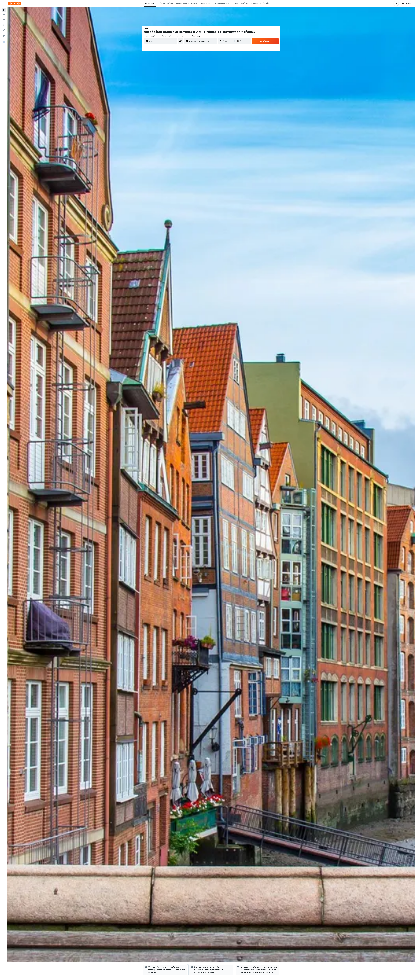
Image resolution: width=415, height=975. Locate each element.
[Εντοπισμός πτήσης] (3, 30)
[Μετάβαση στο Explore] (3, 25)
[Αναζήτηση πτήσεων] (3, 10)
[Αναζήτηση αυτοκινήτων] (3, 19)
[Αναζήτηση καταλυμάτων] (3, 14)
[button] (3, 3)
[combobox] (151, 36)
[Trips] (3, 36)
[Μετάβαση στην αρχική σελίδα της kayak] (14, 3)
